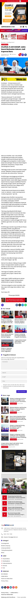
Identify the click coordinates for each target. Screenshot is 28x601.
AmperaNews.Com (5, 54)
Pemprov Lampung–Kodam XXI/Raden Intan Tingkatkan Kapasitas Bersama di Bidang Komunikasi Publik (7, 350)
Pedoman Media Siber (7, 578)
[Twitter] (19, 305)
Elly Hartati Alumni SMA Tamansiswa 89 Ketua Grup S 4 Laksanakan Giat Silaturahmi (16, 513)
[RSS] (16, 587)
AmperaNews (6, 558)
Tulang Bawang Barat (6, 550)
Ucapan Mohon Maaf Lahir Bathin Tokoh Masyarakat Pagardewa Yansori (20, 341)
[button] (21, 27)
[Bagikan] (25, 55)
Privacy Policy (4, 581)
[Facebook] (17, 305)
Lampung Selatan (5, 548)
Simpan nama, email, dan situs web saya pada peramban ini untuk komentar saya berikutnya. (14, 386)
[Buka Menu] (23, 27)
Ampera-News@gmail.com (11, 537)
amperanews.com (8, 27)
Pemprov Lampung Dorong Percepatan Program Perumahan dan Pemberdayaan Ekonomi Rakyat (20, 335)
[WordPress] (10, 587)
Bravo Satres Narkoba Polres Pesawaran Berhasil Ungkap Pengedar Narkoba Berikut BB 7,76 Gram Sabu (7, 335)
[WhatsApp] (25, 305)
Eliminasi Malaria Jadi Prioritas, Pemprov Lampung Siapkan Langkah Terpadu (20, 321)
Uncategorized (5, 44)
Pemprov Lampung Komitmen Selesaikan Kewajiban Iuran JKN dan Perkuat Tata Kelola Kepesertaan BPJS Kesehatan (7, 321)
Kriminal (5, 565)
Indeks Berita (4, 576)
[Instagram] (13, 587)
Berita (2, 552)
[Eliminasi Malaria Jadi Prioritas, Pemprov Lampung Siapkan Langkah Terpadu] (21, 314)
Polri (4, 568)
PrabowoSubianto (7, 563)
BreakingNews (6, 561)
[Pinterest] (8, 587)
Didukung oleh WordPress (8, 597)
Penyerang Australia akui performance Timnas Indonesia (16, 497)
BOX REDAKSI (4, 574)
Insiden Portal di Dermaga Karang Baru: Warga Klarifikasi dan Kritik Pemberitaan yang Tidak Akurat (16, 502)
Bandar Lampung (5, 545)
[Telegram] (22, 305)
